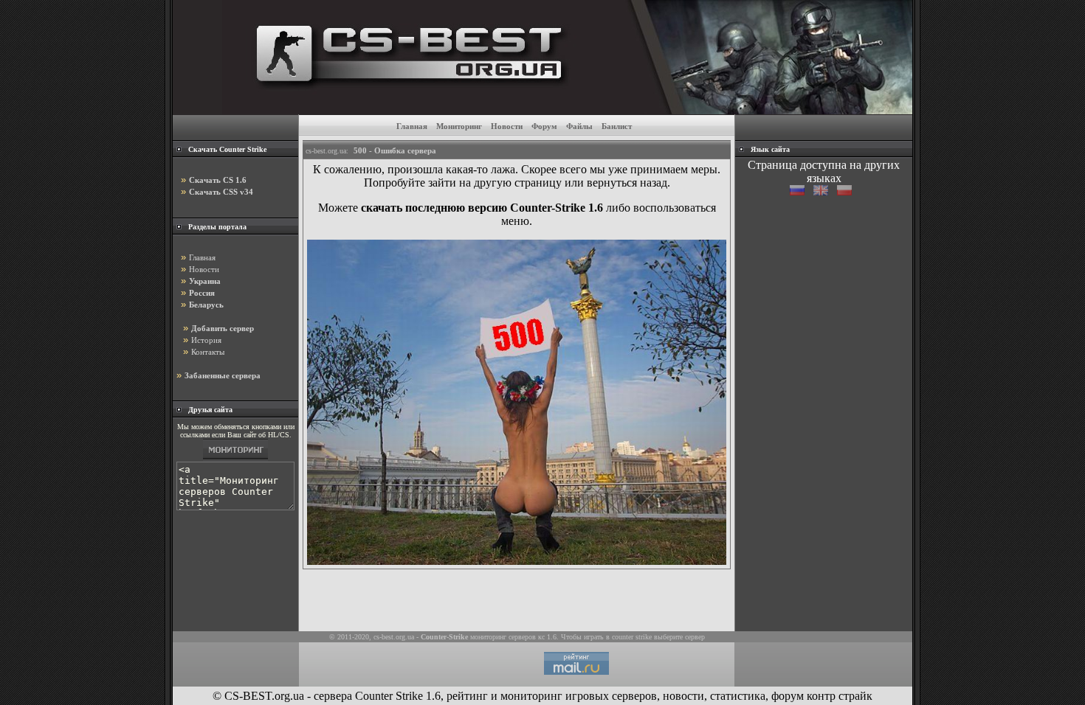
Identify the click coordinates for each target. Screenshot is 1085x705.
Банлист (617, 126)
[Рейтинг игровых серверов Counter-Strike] (567, 110)
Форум (544, 126)
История (206, 340)
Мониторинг (459, 126)
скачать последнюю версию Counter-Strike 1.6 (482, 207)
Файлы (579, 126)
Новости (507, 126)
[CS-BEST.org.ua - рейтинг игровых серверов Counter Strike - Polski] (847, 191)
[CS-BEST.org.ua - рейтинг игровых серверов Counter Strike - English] (825, 191)
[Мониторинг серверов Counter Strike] (235, 459)
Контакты (207, 351)
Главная (411, 126)
